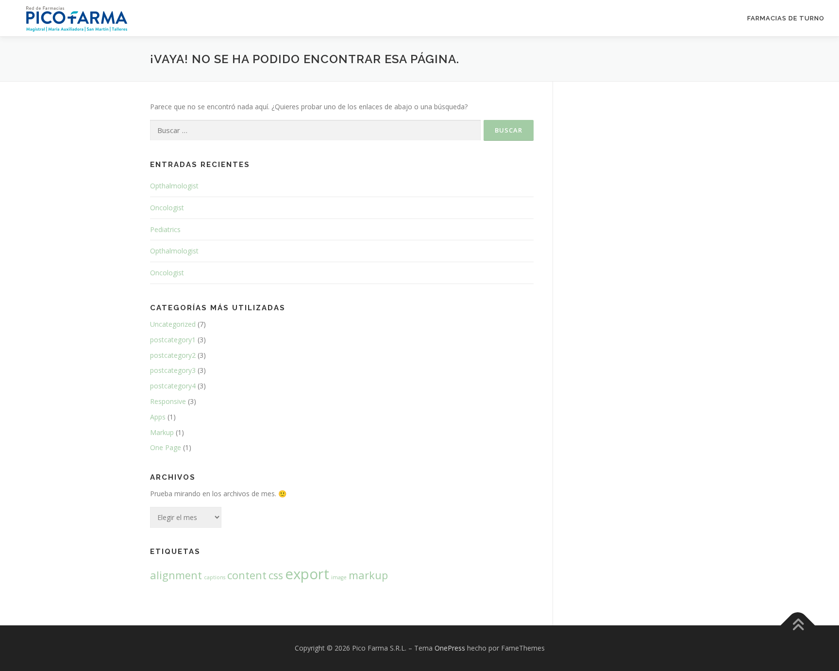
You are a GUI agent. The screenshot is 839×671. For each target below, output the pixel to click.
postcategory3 (173, 370)
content (247, 575)
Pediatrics (165, 229)
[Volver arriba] (798, 625)
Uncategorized (173, 324)
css (275, 575)
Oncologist (167, 207)
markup (368, 575)
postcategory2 (173, 355)
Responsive (168, 401)
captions (214, 577)
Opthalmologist (174, 185)
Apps (158, 416)
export (307, 574)
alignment (176, 575)
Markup (162, 432)
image (339, 577)
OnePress (450, 648)
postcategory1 (173, 339)
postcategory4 (173, 385)
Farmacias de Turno (785, 18)
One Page (165, 447)
